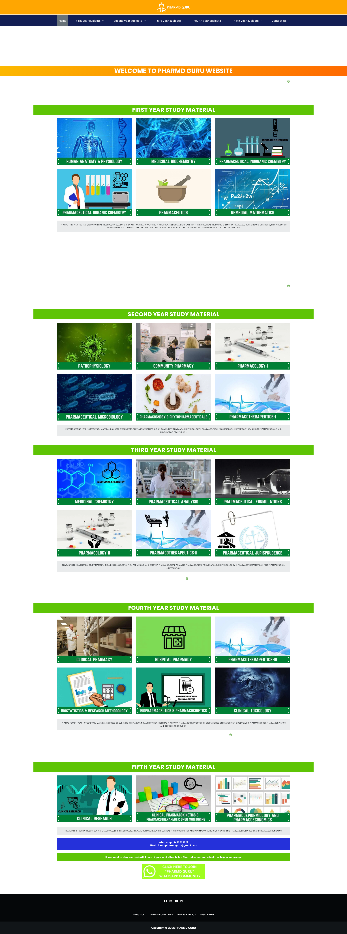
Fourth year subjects (207, 20)
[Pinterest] (181, 901)
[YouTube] (176, 901)
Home (62, 20)
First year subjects (88, 20)
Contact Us (279, 20)
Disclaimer (207, 914)
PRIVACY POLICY (186, 914)
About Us (139, 914)
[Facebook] (165, 901)
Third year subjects (168, 20)
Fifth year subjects (246, 20)
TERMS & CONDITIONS (161, 914)
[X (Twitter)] (171, 901)
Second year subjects (127, 20)
